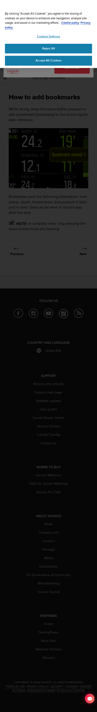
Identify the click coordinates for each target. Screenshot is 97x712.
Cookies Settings (48, 36)
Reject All (48, 48)
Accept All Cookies (48, 60)
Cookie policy (70, 22)
